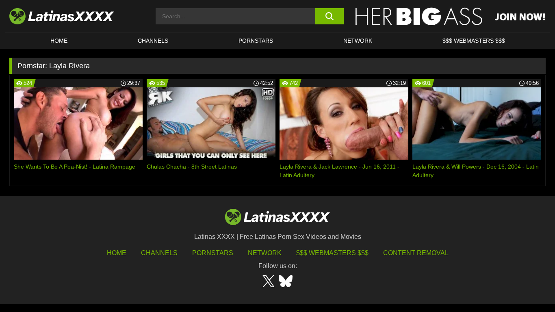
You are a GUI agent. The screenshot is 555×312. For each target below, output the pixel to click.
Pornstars (255, 40)
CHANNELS (153, 40)
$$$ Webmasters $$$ (332, 252)
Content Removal (416, 252)
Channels (159, 252)
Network (357, 40)
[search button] (329, 16)
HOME (58, 40)
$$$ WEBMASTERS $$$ (473, 40)
